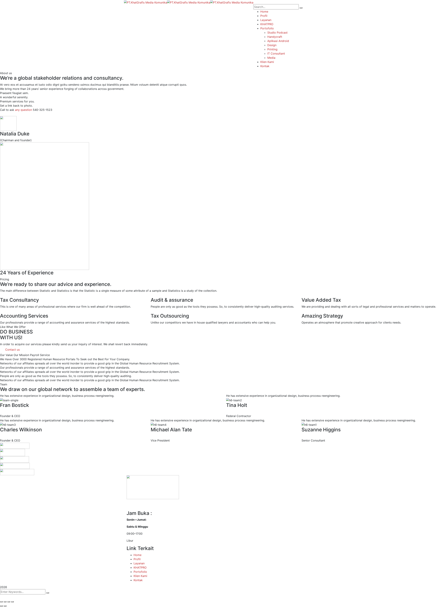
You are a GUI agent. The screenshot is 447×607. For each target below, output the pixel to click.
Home (137, 555)
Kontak (138, 580)
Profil (137, 559)
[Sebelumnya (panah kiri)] (1, 605)
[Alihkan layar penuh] (8, 601)
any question (23, 110)
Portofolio (140, 571)
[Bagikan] (5, 601)
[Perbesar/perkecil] (12, 601)
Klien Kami (140, 576)
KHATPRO (140, 567)
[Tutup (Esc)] (1, 601)
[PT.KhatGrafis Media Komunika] (145, 2)
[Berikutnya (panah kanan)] (5, 605)
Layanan (139, 563)
